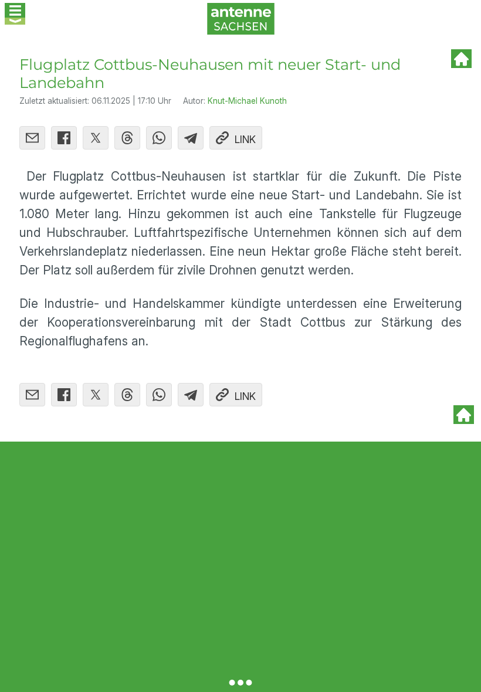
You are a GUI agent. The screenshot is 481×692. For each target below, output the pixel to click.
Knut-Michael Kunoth (247, 101)
